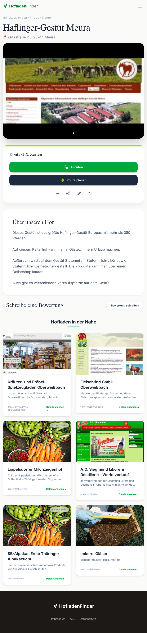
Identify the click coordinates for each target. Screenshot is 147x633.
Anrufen (76, 167)
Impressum (58, 618)
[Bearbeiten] (78, 193)
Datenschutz (88, 618)
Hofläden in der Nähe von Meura (27, 17)
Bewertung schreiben (125, 305)
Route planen (77, 180)
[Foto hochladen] (57, 193)
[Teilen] (68, 193)
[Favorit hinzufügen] (89, 193)
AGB (72, 618)
